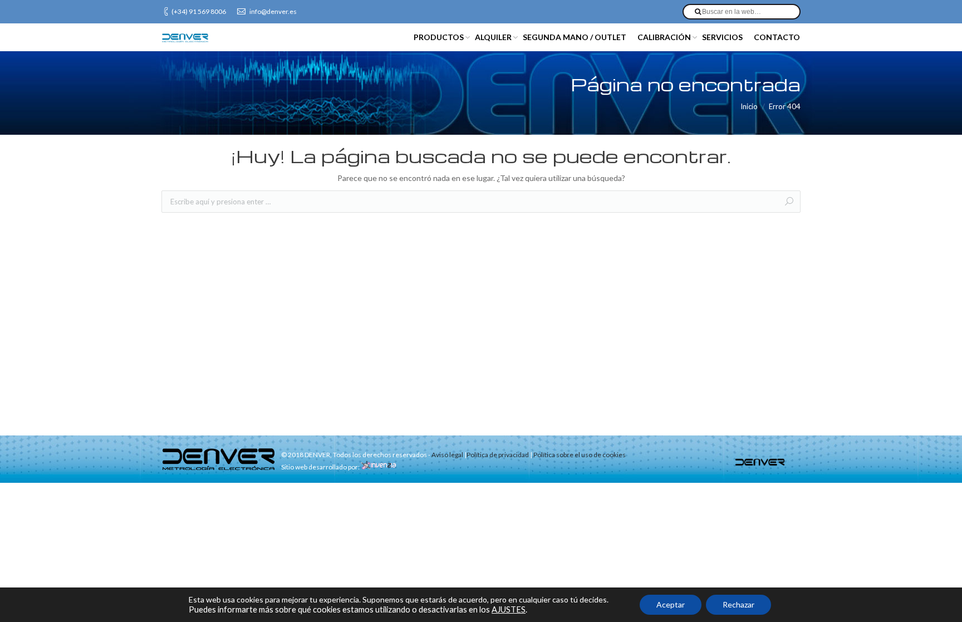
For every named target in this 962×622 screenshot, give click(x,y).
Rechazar (738, 604)
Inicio (749, 106)
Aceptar (670, 604)
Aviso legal (447, 454)
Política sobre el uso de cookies (579, 454)
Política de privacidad (498, 454)
